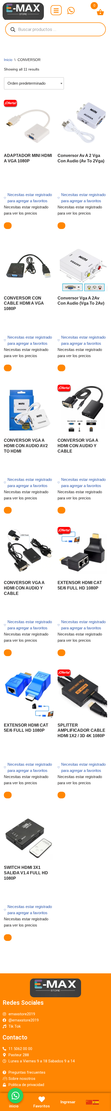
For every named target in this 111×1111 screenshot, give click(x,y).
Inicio (8, 60)
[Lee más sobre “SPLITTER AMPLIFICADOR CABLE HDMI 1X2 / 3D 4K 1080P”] (61, 795)
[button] (15, 1095)
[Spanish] (96, 1102)
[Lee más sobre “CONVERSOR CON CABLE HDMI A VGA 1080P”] (8, 368)
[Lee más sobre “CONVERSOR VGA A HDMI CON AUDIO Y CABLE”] (61, 510)
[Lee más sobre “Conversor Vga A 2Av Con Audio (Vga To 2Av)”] (61, 368)
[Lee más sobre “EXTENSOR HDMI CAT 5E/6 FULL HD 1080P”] (61, 652)
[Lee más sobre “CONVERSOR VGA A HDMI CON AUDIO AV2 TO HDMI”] (8, 510)
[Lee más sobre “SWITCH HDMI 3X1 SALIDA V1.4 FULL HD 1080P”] (8, 937)
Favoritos (41, 1106)
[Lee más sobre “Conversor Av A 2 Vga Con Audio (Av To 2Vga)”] (61, 225)
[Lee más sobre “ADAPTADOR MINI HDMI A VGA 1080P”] (8, 225)
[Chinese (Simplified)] (89, 1102)
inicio (14, 1106)
